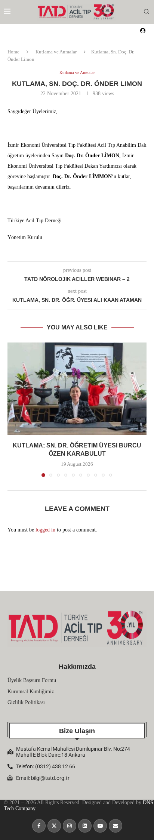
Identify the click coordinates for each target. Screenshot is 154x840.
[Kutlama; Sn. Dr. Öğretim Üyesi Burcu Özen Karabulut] (77, 388)
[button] (13, 409)
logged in (45, 530)
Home (13, 52)
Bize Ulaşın (77, 731)
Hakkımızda (77, 666)
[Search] (146, 12)
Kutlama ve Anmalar (56, 52)
